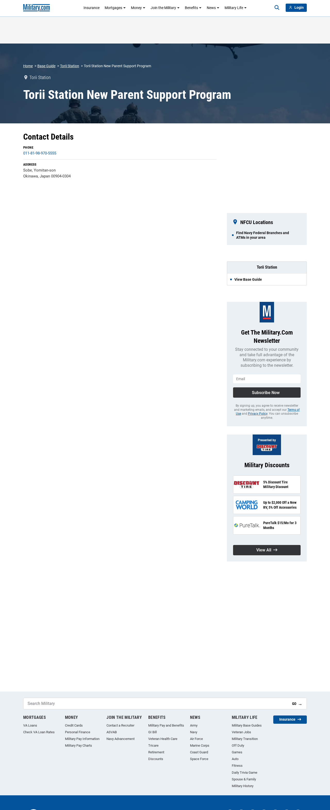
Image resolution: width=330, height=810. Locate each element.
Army (193, 725)
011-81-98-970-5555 (39, 153)
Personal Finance (77, 732)
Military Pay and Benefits (166, 725)
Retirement (156, 752)
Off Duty (238, 745)
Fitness (237, 766)
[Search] (276, 8)
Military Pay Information (82, 739)
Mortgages (113, 8)
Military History (242, 786)
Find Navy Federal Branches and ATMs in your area (262, 235)
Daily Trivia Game (244, 772)
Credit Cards (74, 725)
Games (237, 752)
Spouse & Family (244, 779)
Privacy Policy (257, 413)
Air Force (196, 739)
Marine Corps (199, 745)
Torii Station (69, 66)
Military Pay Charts (78, 745)
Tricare (153, 745)
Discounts (155, 759)
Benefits (191, 8)
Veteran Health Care (162, 739)
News (211, 8)
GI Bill (152, 732)
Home (28, 66)
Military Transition (245, 739)
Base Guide (46, 66)
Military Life (234, 8)
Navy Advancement (120, 739)
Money (136, 8)
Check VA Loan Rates (39, 732)
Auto (235, 759)
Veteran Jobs (241, 732)
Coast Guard (199, 752)
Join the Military (163, 8)
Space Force (199, 759)
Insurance (92, 8)
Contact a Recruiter (120, 725)
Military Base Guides (247, 725)
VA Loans (30, 725)
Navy (193, 732)
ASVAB (111, 732)
